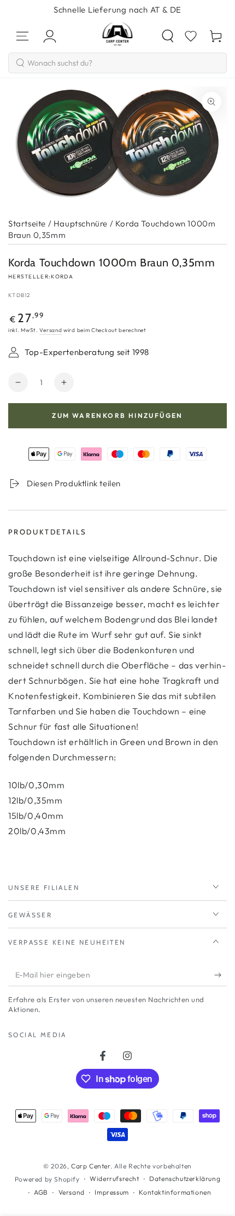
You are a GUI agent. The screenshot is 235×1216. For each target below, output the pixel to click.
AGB (41, 1192)
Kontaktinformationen (175, 1192)
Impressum (111, 1192)
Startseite (27, 223)
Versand (50, 330)
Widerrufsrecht (114, 1178)
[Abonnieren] (220, 975)
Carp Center (90, 1166)
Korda (62, 276)
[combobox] (117, 63)
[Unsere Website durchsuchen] (168, 36)
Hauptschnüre (81, 223)
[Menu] (22, 36)
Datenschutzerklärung (184, 1178)
